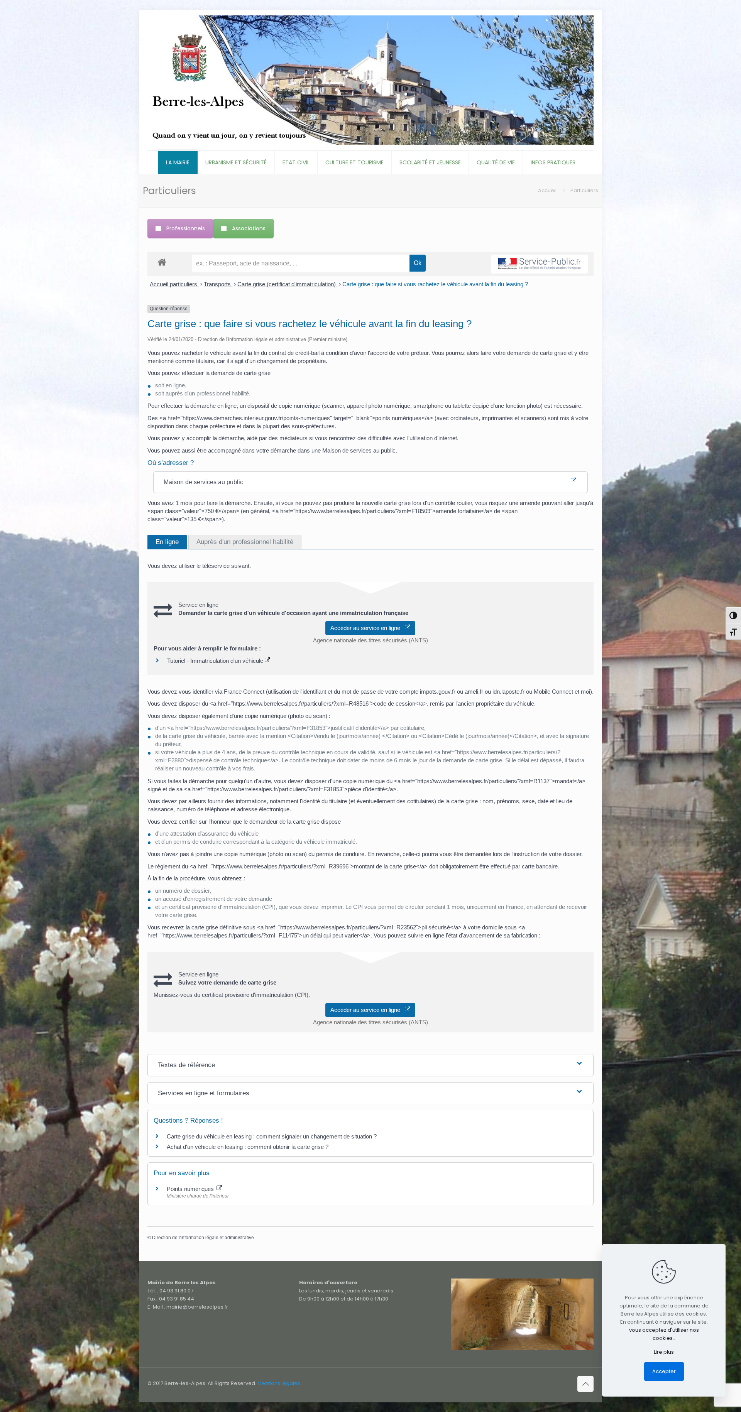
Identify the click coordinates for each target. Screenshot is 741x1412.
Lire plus (664, 1352)
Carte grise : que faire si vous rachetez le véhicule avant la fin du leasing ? (435, 284)
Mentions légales (278, 1383)
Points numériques (191, 1189)
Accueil (547, 190)
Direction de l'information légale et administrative (203, 1237)
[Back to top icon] (585, 1384)
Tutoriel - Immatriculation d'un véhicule (216, 660)
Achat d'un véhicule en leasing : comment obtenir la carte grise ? (247, 1146)
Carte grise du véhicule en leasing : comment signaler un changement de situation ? (272, 1136)
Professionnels (185, 228)
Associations (249, 228)
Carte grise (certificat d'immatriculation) (287, 284)
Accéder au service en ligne (367, 628)
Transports (218, 284)
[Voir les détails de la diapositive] (522, 1314)
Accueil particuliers (174, 284)
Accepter (664, 1371)
